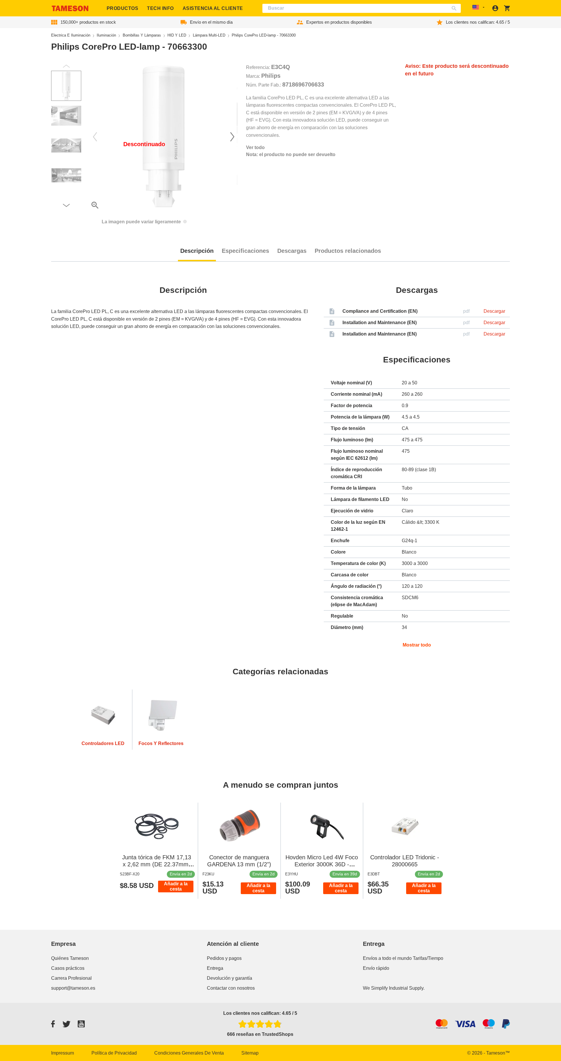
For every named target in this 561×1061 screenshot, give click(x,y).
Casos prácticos (67, 968)
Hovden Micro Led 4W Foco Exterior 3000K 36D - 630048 (321, 864)
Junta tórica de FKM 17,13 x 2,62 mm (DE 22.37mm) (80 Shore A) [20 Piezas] (156, 864)
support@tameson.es (73, 988)
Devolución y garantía (229, 978)
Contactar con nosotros (231, 988)
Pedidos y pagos (224, 958)
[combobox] (361, 8)
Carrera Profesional (71, 978)
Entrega (215, 968)
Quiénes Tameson (70, 958)
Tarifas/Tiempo (428, 958)
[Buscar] (455, 8)
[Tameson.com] (70, 8)
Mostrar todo (417, 644)
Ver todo (255, 147)
